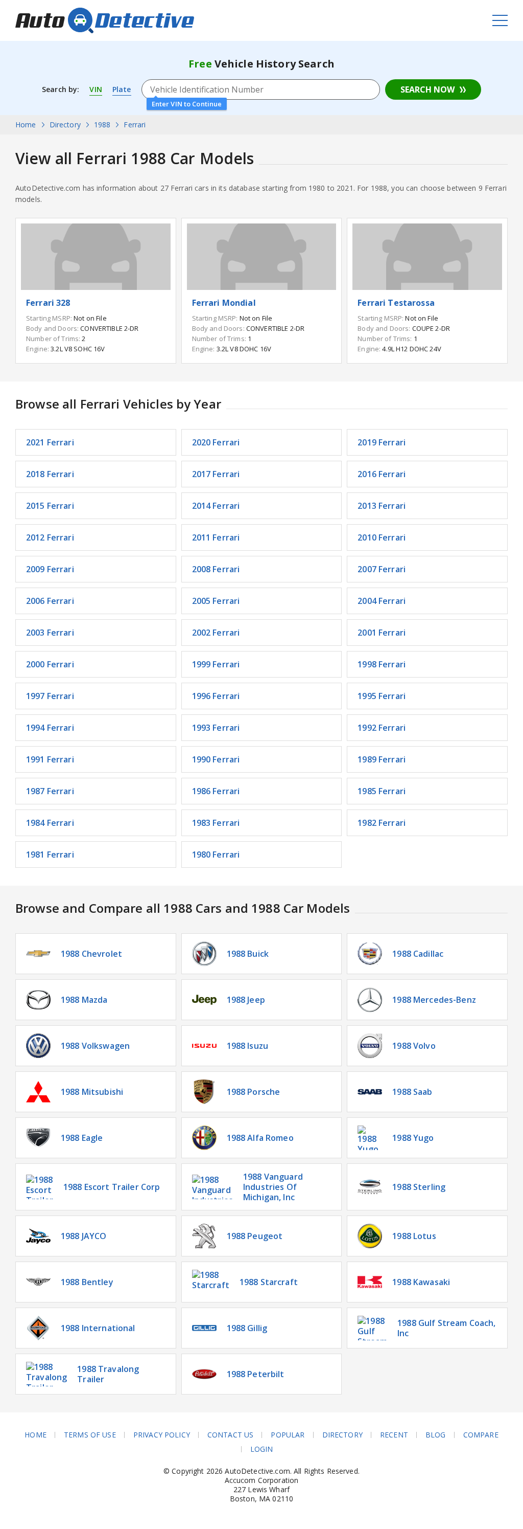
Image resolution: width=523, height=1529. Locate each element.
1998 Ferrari (382, 664)
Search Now (427, 89)
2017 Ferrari (216, 474)
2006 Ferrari (50, 600)
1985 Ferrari (382, 791)
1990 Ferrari (216, 759)
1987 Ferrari (50, 791)
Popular (287, 1435)
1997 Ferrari (50, 696)
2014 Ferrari (216, 505)
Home (35, 1435)
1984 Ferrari (50, 822)
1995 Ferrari (382, 696)
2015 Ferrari (50, 505)
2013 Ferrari (382, 505)
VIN (95, 89)
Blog (435, 1435)
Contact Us (230, 1435)
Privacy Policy (161, 1435)
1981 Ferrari (50, 854)
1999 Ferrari (216, 664)
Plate (121, 89)
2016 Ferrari (382, 474)
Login (261, 1449)
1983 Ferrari (216, 822)
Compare (480, 1435)
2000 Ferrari (50, 664)
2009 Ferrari (50, 569)
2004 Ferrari (382, 600)
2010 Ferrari (382, 537)
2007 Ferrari (382, 569)
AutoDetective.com (104, 20)
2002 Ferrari (216, 632)
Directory (342, 1435)
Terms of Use (90, 1435)
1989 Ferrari (382, 759)
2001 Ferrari (382, 632)
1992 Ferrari (382, 727)
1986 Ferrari (216, 791)
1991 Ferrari (50, 759)
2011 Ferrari (216, 537)
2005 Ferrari (216, 600)
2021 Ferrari (50, 442)
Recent (394, 1435)
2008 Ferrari (216, 569)
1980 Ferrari (216, 854)
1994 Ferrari (50, 727)
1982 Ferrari (382, 822)
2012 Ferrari (50, 537)
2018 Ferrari (50, 474)
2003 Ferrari (50, 632)
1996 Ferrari (216, 696)
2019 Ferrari (382, 442)
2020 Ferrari (216, 442)
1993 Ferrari (216, 727)
